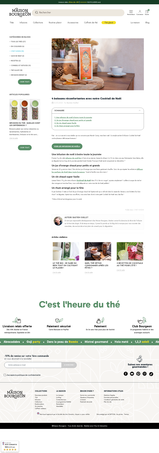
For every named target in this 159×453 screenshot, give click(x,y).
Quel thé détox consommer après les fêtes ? (96, 265)
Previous (8, 121)
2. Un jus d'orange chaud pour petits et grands (73, 120)
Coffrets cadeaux (40, 408)
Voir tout (24, 82)
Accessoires (39, 406)
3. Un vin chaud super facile (65, 123)
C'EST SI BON (139, 210)
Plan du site (107, 402)
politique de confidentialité (28, 375)
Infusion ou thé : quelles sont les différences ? (24, 124)
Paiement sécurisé (86, 402)
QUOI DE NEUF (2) (17, 56)
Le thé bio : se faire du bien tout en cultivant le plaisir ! (65, 265)
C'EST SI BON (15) (17, 51)
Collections (38, 402)
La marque (59, 395)
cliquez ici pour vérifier (82, 414)
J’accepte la (23, 375)
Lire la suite (13, 138)
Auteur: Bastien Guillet (76, 217)
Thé (36, 397)
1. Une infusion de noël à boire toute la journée (73, 117)
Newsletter (59, 406)
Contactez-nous (61, 400)
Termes (126, 414)
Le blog (58, 397)
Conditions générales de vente (114, 400)
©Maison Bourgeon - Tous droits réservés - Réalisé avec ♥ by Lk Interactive (79, 426)
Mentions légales (109, 395)
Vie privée (119, 414)
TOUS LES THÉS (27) (18, 42)
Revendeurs (60, 404)
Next (41, 121)
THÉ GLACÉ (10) (16, 70)
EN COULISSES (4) (17, 46)
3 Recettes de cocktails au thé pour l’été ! (130, 264)
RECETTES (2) (16, 61)
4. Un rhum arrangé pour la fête (67, 126)
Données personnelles (111, 397)
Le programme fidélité (63, 402)
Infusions (38, 400)
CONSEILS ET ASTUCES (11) (21, 65)
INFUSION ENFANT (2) (19, 75)
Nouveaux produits (41, 395)
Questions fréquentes (87, 397)
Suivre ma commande (87, 395)
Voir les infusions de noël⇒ (67, 146)
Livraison (83, 400)
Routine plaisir (39, 404)
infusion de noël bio (73, 158)
